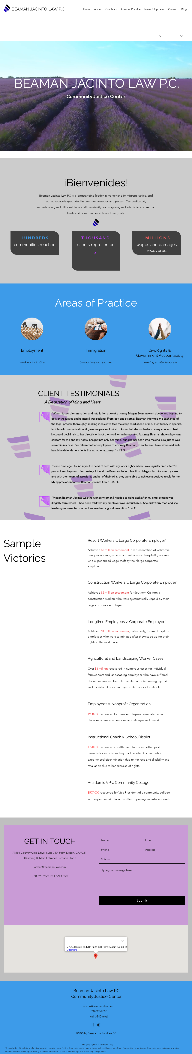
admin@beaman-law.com (50, 867)
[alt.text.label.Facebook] (93, 1025)
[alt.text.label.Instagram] (99, 1025)
